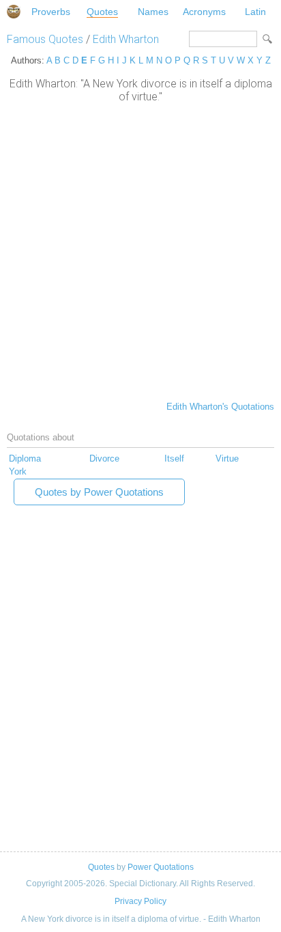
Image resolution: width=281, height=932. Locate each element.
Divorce (104, 458)
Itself (174, 458)
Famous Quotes (45, 39)
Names (153, 11)
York (18, 471)
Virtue (227, 458)
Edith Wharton (126, 39)
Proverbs (50, 11)
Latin (255, 11)
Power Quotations (161, 867)
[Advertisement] (140, 250)
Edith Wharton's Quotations (220, 406)
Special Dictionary (13, 11)
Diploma (25, 458)
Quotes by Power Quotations (99, 492)
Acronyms (204, 11)
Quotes (102, 11)
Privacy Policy (140, 901)
